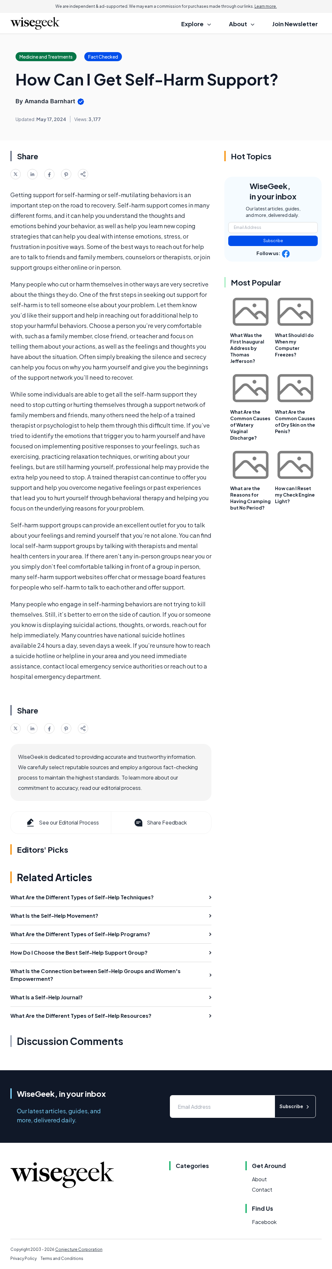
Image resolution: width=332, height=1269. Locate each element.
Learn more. (266, 6)
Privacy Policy (23, 1258)
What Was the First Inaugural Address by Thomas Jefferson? (247, 348)
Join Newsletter (295, 24)
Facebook (264, 1221)
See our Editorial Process (69, 822)
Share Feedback (167, 822)
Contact (262, 1189)
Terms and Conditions (62, 1258)
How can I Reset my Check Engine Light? (295, 494)
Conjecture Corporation (78, 1249)
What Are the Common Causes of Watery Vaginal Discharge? (250, 425)
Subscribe (273, 240)
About (259, 1179)
